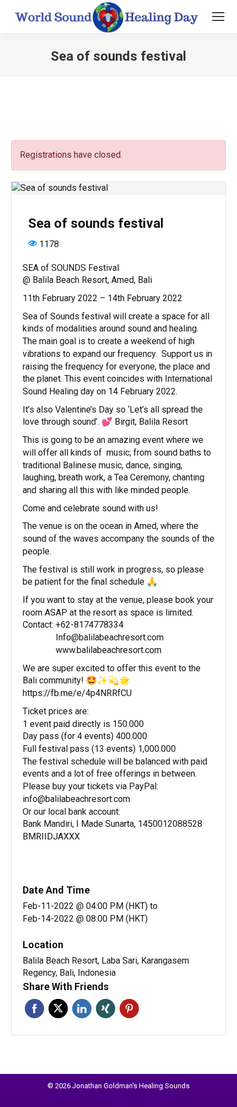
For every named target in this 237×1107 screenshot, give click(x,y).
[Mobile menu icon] (218, 16)
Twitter (58, 1008)
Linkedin (81, 1008)
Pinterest (129, 1008)
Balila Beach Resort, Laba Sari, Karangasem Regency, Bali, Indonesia (106, 966)
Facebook (34, 1008)
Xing (105, 1008)
